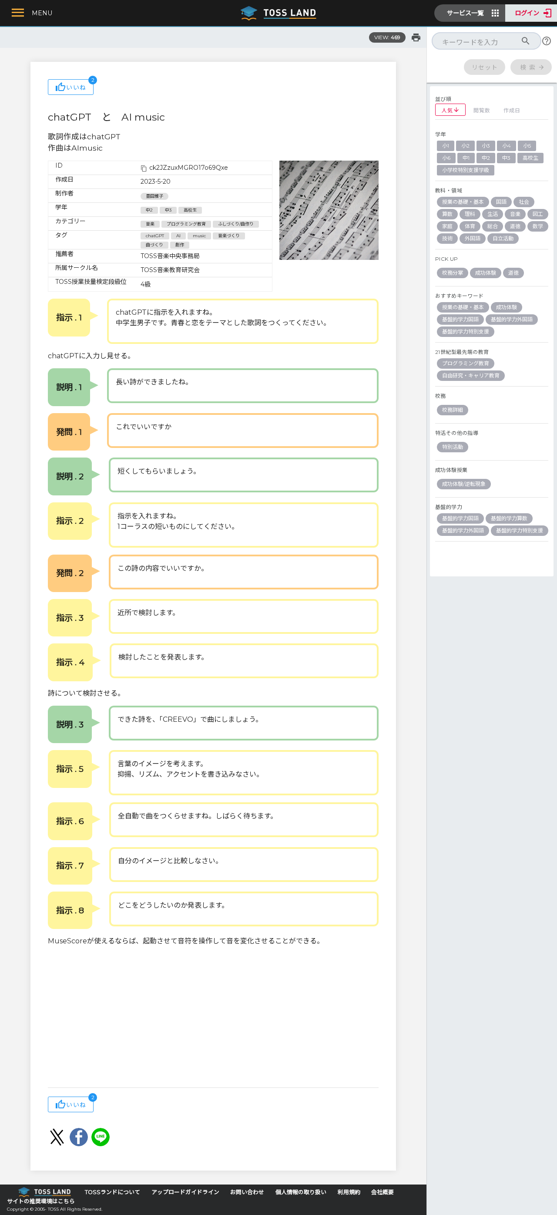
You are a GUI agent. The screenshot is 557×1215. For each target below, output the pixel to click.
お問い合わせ (247, 1192)
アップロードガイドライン (185, 1192)
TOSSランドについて (112, 1192)
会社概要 (382, 1192)
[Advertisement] (213, 1018)
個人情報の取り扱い (300, 1192)
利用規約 (349, 1192)
